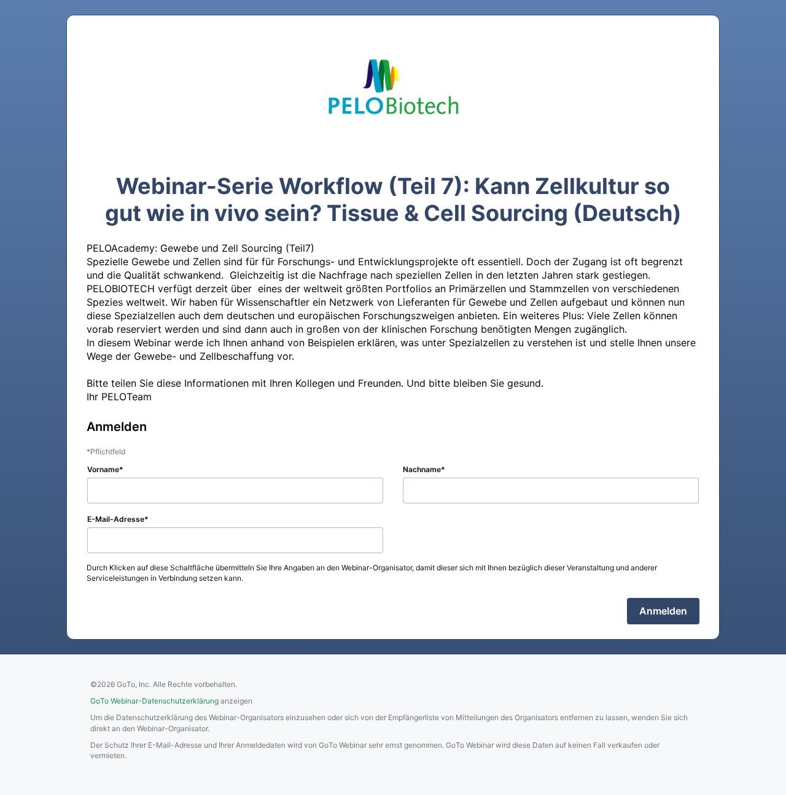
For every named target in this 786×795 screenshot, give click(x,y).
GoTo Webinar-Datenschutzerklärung (154, 700)
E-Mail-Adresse (115, 519)
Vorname (103, 469)
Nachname (422, 469)
